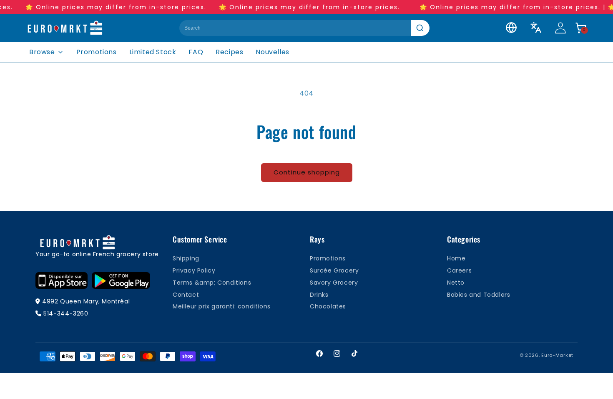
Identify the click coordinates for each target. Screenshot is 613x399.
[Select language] (536, 27)
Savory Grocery (334, 282)
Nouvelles (272, 52)
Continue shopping (307, 172)
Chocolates (328, 306)
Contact (186, 294)
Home (456, 258)
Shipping (186, 258)
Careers (459, 270)
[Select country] (511, 27)
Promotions (96, 52)
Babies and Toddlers (478, 294)
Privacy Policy (194, 270)
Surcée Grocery (334, 270)
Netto (456, 282)
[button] (581, 28)
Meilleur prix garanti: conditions (222, 306)
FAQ (195, 52)
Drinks (319, 294)
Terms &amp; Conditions (212, 282)
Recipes (229, 52)
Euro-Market (557, 355)
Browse (42, 52)
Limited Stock (152, 52)
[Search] (420, 28)
